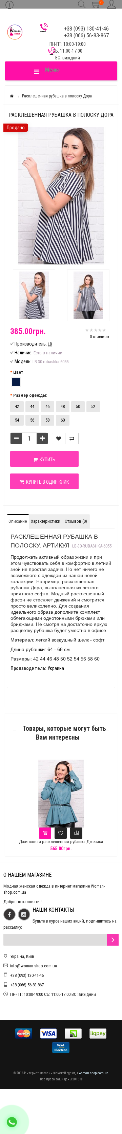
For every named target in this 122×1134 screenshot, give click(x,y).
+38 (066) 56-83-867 (27, 984)
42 (17, 406)
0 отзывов (99, 336)
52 (93, 406)
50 (78, 406)
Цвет (18, 372)
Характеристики (45, 521)
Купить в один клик (46, 482)
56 (32, 420)
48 (63, 406)
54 (17, 420)
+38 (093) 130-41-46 (27, 975)
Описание (17, 521)
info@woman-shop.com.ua (33, 965)
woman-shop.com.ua (93, 1073)
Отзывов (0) (76, 521)
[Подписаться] (113, 940)
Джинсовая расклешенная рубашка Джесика (61, 841)
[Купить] (45, 833)
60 (63, 420)
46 (47, 406)
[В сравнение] (72, 438)
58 (47, 420)
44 (32, 406)
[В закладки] (58, 438)
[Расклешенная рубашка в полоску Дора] (34, 295)
